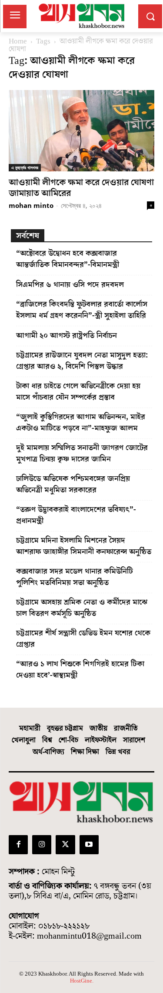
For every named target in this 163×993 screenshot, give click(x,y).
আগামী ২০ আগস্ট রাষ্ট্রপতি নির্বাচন (66, 335)
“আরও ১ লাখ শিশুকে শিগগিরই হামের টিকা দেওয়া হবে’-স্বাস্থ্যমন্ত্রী (80, 670)
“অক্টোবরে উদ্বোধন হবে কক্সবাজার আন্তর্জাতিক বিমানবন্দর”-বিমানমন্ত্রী (67, 259)
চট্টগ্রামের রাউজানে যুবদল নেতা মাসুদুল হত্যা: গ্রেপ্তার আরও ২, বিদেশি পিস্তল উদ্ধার (82, 361)
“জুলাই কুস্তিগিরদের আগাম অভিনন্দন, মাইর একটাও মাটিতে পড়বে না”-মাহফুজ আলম (80, 422)
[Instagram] (41, 844)
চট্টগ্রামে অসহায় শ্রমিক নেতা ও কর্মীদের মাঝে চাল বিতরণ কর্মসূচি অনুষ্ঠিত (81, 608)
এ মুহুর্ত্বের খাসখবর (24, 167)
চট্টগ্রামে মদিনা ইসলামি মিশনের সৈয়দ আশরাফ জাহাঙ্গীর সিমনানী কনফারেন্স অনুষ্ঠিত (83, 546)
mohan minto (31, 205)
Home (18, 41)
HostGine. (81, 980)
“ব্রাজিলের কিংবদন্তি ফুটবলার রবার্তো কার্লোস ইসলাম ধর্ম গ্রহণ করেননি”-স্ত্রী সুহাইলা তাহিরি (81, 310)
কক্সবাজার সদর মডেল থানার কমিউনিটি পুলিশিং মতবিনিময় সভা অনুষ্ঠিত (74, 577)
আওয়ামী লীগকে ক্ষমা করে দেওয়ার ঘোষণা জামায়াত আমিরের (81, 188)
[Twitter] (65, 844)
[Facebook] (18, 844)
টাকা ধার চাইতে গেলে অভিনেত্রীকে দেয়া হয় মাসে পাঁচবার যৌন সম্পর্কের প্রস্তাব (78, 392)
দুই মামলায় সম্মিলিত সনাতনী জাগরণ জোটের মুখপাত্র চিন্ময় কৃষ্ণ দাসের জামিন (82, 453)
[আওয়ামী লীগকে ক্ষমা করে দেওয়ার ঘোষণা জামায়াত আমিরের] (81, 130)
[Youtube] (89, 844)
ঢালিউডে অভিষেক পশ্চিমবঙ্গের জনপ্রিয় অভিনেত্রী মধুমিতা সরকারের (73, 484)
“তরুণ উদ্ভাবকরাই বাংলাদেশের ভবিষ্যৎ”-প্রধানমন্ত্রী (76, 515)
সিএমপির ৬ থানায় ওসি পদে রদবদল (70, 284)
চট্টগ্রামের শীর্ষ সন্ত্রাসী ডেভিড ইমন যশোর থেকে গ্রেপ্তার (83, 639)
